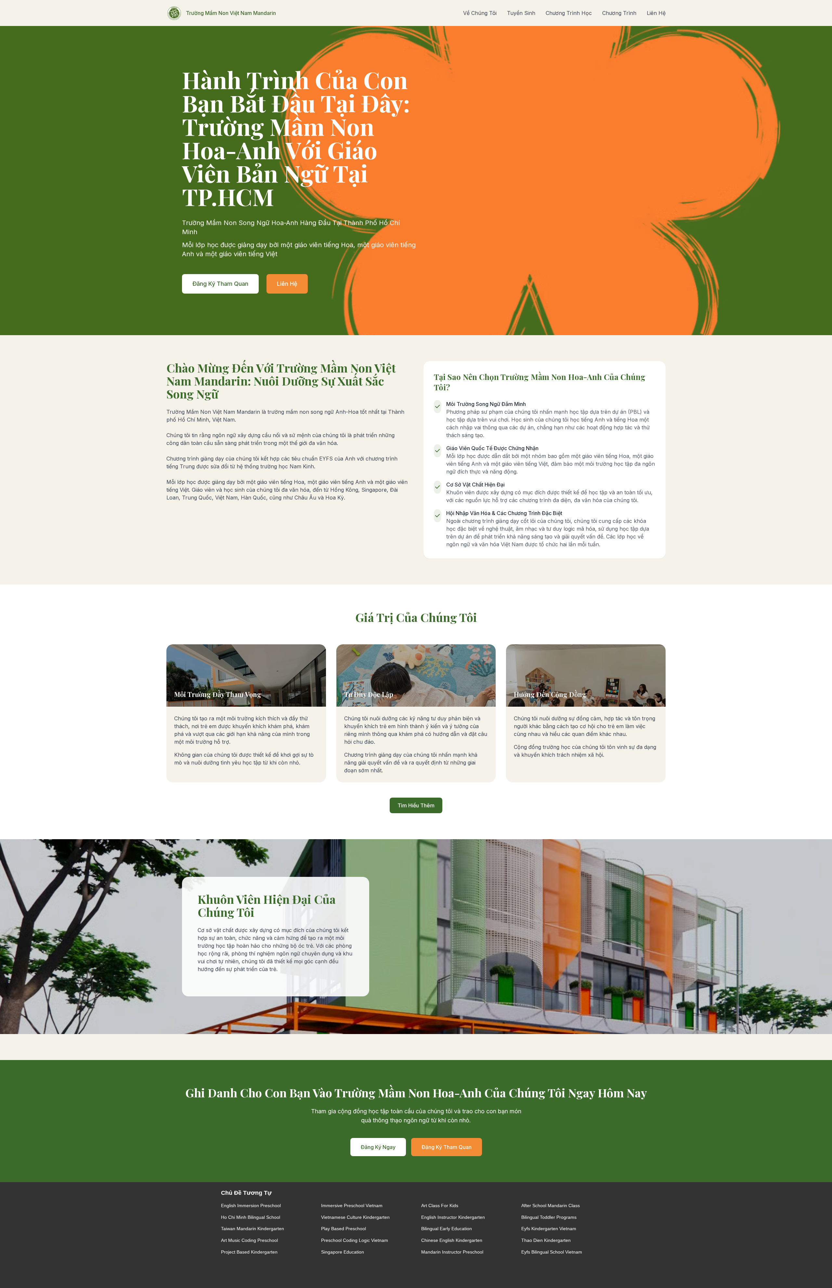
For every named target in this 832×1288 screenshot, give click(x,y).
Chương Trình (619, 13)
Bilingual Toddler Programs (549, 1217)
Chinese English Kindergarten (451, 1240)
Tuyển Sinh (521, 13)
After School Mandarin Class (550, 1205)
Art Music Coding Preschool (249, 1240)
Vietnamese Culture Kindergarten (355, 1217)
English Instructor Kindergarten (453, 1217)
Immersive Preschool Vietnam (352, 1205)
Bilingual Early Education (446, 1228)
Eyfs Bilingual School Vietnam (551, 1252)
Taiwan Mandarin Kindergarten (252, 1228)
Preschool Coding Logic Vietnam (354, 1240)
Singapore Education (342, 1252)
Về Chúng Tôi (480, 13)
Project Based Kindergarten (249, 1252)
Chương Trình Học (569, 13)
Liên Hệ (656, 13)
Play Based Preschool (343, 1228)
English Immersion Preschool (251, 1205)
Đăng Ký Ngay (378, 1147)
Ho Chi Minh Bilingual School (250, 1217)
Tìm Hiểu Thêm (416, 805)
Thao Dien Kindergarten (546, 1240)
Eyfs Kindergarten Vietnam (548, 1228)
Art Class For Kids (439, 1205)
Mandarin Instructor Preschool (452, 1252)
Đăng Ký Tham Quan (220, 283)
